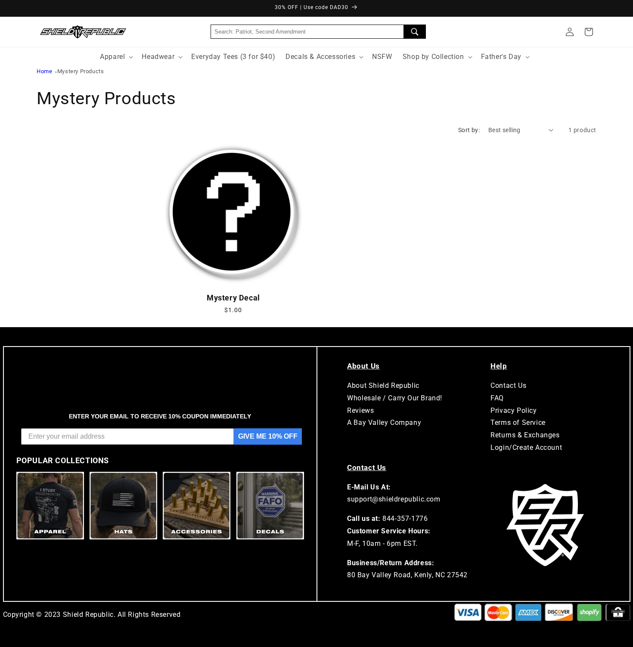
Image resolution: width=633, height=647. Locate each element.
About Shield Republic (383, 385)
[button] (588, 31)
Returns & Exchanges (524, 435)
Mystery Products (80, 71)
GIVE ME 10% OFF (268, 436)
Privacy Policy (513, 410)
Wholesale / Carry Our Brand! (394, 398)
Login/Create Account (526, 447)
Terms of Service (518, 422)
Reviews (360, 410)
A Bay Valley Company (384, 422)
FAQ (497, 398)
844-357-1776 (405, 518)
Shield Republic (88, 614)
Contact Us (508, 385)
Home (44, 71)
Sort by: (469, 130)
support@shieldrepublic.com (394, 499)
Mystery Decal (233, 297)
